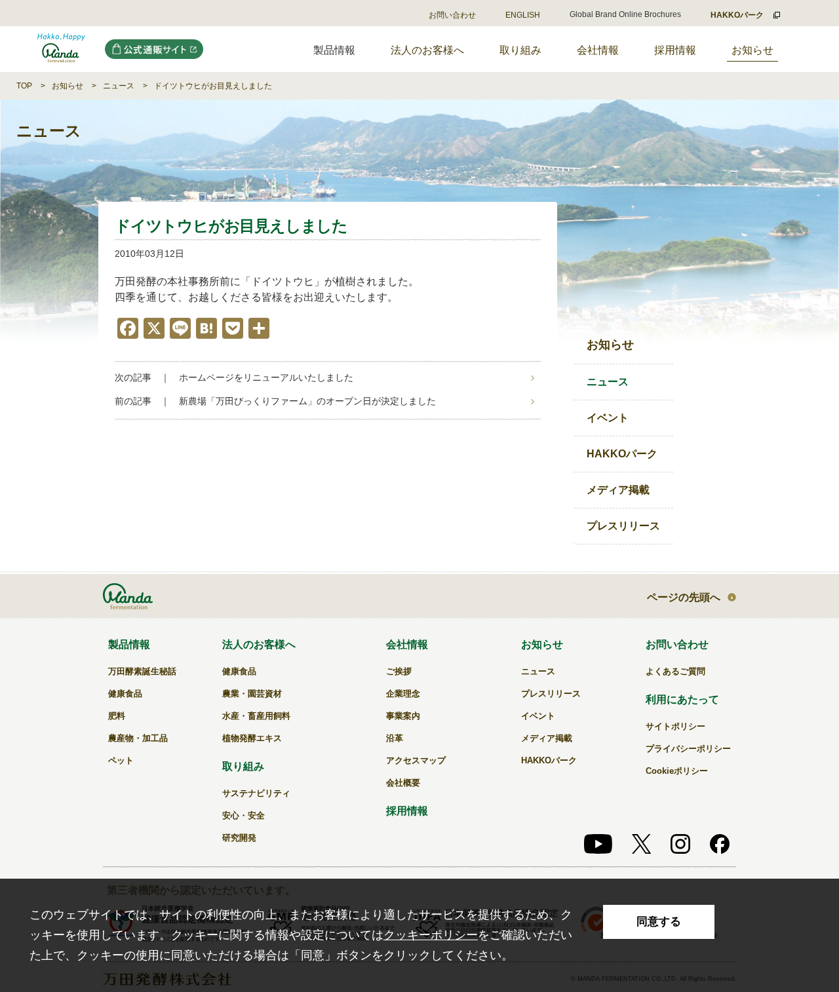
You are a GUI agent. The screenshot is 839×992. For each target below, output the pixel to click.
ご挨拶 (399, 671)
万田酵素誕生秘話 (142, 671)
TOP (24, 85)
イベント (608, 417)
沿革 (394, 738)
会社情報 (598, 50)
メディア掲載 (618, 489)
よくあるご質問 (675, 671)
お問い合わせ (452, 15)
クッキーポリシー (430, 935)
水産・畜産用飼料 (256, 716)
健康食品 (125, 693)
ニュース (118, 85)
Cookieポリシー (677, 771)
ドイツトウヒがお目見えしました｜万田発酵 (61, 49)
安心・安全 (243, 815)
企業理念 (403, 693)
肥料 (116, 716)
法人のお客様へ (427, 50)
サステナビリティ (256, 793)
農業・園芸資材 (252, 693)
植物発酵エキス (252, 738)
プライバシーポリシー (688, 749)
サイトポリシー (675, 726)
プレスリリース (623, 525)
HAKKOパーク (622, 453)
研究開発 (239, 838)
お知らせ (752, 50)
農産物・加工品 (138, 738)
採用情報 (675, 50)
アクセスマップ (416, 760)
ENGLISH (522, 15)
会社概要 (403, 783)
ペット (121, 760)
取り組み (520, 50)
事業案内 (403, 716)
